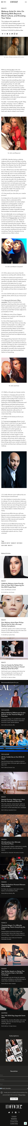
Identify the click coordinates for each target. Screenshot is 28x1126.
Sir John (11, 69)
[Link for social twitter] (9, 1113)
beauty (10, 545)
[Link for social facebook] (12, 1113)
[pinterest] (7, 34)
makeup (13, 543)
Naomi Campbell (18, 75)
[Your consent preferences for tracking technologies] (25, 1123)
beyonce (19, 543)
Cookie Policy (14, 1123)
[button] (26, 1050)
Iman (2, 77)
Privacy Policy (22, 1095)
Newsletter (14, 1118)
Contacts (14, 1116)
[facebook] (5, 34)
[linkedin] (10, 34)
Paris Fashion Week (13, 400)
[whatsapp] (14, 34)
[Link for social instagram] (15, 1113)
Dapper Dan (13, 218)
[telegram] (17, 34)
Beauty (3, 8)
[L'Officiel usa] (14, 2)
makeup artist (5, 543)
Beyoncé (10, 75)
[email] (2, 34)
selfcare (4, 545)
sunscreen (13, 421)
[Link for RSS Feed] (19, 1112)
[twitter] (12, 34)
